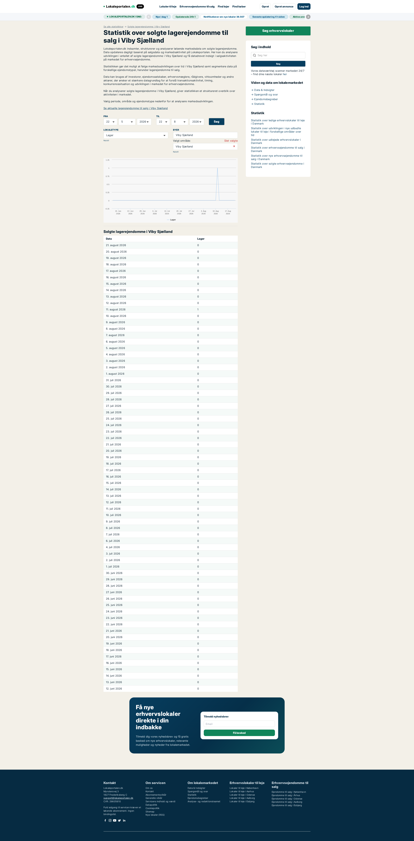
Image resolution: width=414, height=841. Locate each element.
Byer (176, 130)
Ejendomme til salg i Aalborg (287, 801)
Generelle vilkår (154, 798)
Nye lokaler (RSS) (155, 814)
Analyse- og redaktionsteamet (204, 801)
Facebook (105, 820)
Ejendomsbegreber (198, 798)
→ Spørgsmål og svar (264, 94)
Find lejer (223, 6)
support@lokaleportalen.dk (118, 798)
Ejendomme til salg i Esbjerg (287, 805)
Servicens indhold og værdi (160, 801)
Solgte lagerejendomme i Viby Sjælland (148, 26)
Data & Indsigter (196, 788)
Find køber (239, 6)
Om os (149, 788)
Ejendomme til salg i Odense (287, 798)
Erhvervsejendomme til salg (197, 6)
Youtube (114, 820)
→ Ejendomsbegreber (264, 99)
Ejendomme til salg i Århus (286, 795)
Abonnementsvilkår (156, 794)
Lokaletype (111, 130)
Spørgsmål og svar (198, 791)
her (285, 74)
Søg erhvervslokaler (278, 31)
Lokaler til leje (167, 6)
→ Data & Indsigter (263, 90)
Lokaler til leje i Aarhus (242, 791)
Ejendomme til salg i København (289, 791)
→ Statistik (258, 103)
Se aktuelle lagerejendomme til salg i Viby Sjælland (136, 108)
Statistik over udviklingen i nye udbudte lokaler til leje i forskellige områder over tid (276, 132)
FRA (106, 116)
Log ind (304, 6)
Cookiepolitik (153, 808)
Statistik (192, 794)
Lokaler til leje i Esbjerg (242, 801)
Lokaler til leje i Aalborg (242, 798)
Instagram (110, 820)
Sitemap (150, 811)
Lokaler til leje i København (244, 788)
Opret (265, 6)
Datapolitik (151, 804)
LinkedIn (124, 820)
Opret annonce (284, 6)
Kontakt (150, 791)
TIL (158, 116)
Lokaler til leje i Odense (242, 794)
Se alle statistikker (113, 26)
